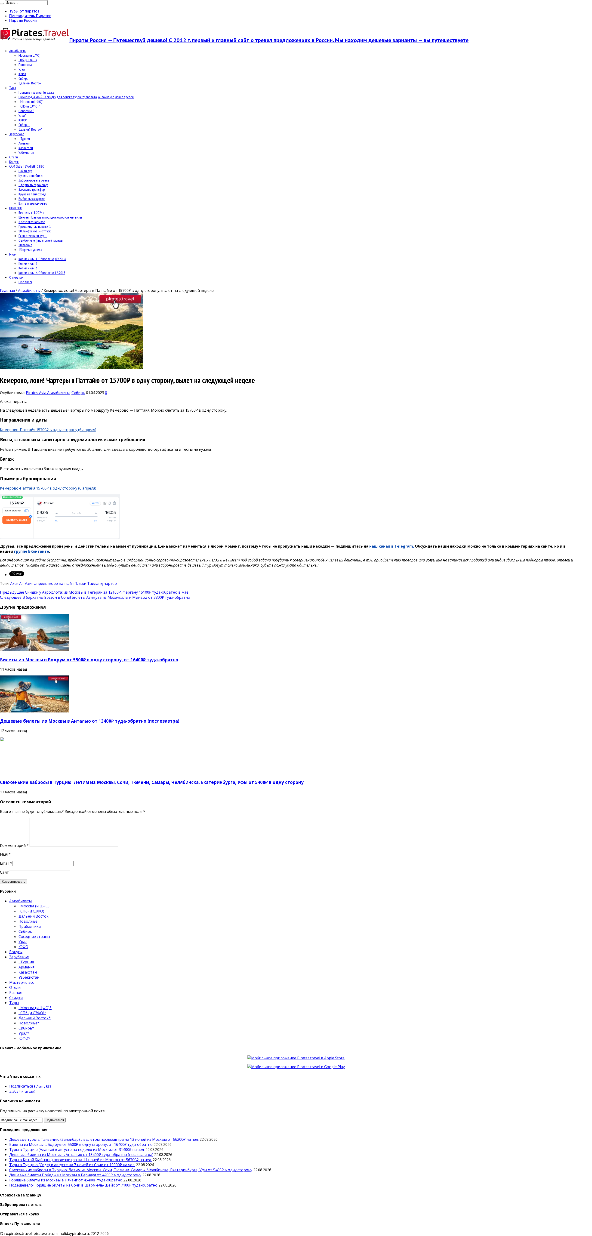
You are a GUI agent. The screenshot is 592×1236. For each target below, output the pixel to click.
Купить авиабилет (31, 175)
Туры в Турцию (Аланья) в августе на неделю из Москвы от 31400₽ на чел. (77, 1149)
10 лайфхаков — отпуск (34, 231)
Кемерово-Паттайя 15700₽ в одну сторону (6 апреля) (48, 429)
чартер (110, 583)
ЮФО (22, 73)
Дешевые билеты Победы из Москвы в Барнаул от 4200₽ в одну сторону (75, 1174)
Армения (24, 143)
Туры (12, 87)
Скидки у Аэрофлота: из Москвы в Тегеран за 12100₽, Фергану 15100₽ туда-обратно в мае (94, 592)
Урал (21, 69)
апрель (40, 583)
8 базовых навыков (31, 221)
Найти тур (25, 171)
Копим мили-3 (27, 268)
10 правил (25, 245)
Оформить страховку (33, 184)
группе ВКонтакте (31, 551)
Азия (29, 583)
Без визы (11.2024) (31, 212)
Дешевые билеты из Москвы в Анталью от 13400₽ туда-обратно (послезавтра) (89, 721)
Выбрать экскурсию (31, 198)
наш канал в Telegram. (392, 546)
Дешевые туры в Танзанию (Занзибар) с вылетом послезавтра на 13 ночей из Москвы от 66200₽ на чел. (104, 1139)
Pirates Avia (36, 392)
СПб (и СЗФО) (27, 60)
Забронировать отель (33, 180)
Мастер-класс (21, 982)
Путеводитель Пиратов (30, 15)
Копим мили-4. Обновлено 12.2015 (41, 272)
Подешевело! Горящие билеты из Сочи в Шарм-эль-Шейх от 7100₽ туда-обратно (83, 1185)
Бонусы (14, 161)
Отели (13, 157)
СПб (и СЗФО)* (29, 106)
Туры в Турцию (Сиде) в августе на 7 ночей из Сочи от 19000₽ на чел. (72, 1164)
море (53, 583)
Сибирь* (24, 124)
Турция (24, 138)
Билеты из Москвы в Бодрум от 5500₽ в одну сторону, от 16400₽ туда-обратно (89, 660)
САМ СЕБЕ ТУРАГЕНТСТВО (26, 166)
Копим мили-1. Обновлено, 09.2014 (42, 258)
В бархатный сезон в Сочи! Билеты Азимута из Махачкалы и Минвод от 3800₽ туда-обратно (95, 597)
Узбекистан (26, 152)
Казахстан (25, 147)
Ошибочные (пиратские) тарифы (40, 240)
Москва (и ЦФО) (29, 55)
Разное (15, 992)
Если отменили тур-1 (32, 235)
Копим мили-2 (27, 263)
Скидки (16, 997)
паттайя (66, 583)
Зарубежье (16, 134)
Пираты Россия (23, 20)
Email (4, 863)
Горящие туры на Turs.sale (36, 92)
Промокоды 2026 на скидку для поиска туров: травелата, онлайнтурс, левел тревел (76, 97)
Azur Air (17, 583)
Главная (7, 290)
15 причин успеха (30, 249)
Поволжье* (26, 110)
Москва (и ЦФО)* (30, 101)
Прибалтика (29, 926)
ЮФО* (22, 120)
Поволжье (25, 64)
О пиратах (16, 277)
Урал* (22, 115)
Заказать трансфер (31, 189)
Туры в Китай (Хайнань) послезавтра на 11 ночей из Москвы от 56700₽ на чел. (80, 1159)
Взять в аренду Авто (32, 203)
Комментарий (14, 845)
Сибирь (23, 78)
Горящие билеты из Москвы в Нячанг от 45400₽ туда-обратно (65, 1180)
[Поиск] (2, 3)
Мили (12, 254)
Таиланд (95, 583)
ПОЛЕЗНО (15, 208)
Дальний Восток (29, 83)
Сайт (4, 872)
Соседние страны (34, 936)
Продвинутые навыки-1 (34, 226)
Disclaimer (25, 282)
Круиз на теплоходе (32, 194)
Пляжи (80, 583)
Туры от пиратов (24, 11)
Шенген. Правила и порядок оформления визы (50, 217)
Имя (4, 854)
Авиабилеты (17, 50)
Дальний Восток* (30, 129)
